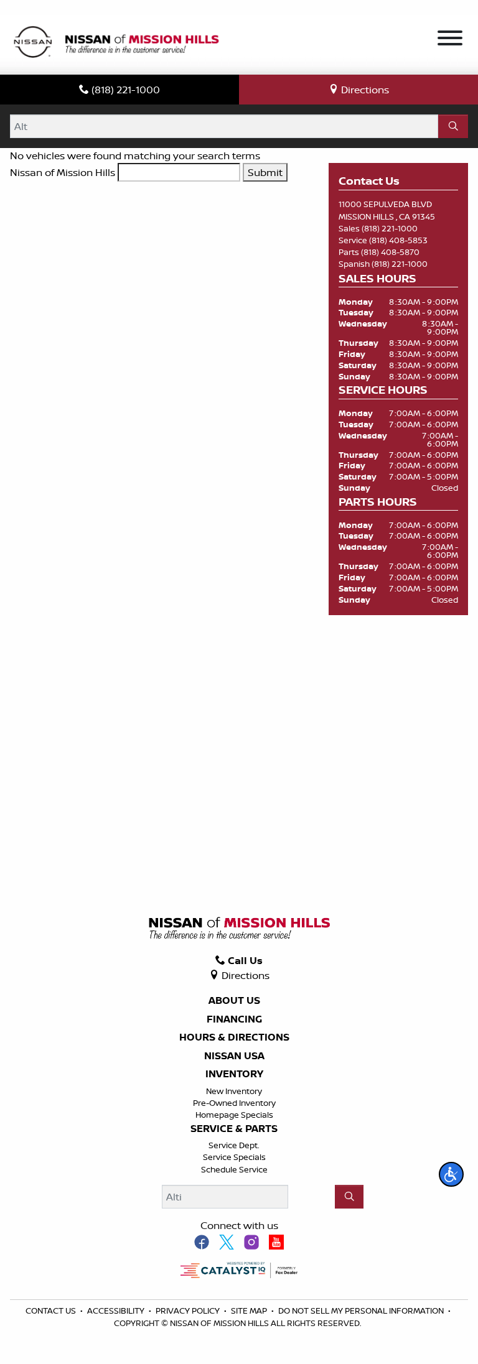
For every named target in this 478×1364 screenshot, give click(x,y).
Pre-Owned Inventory (234, 1102)
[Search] (453, 126)
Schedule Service (234, 1169)
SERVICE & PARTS (234, 1128)
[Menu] (450, 39)
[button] (451, 1174)
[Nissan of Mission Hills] (116, 43)
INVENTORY (234, 1074)
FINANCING (234, 1019)
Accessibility (116, 1310)
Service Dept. (234, 1145)
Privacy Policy (189, 1310)
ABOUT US (234, 1000)
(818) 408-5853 (398, 240)
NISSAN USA (234, 1056)
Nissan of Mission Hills (62, 172)
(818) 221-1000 (390, 228)
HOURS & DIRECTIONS (234, 1037)
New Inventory (234, 1091)
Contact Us (52, 1310)
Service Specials (234, 1156)
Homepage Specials (234, 1114)
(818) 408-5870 (390, 251)
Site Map (250, 1310)
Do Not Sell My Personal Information (362, 1310)
